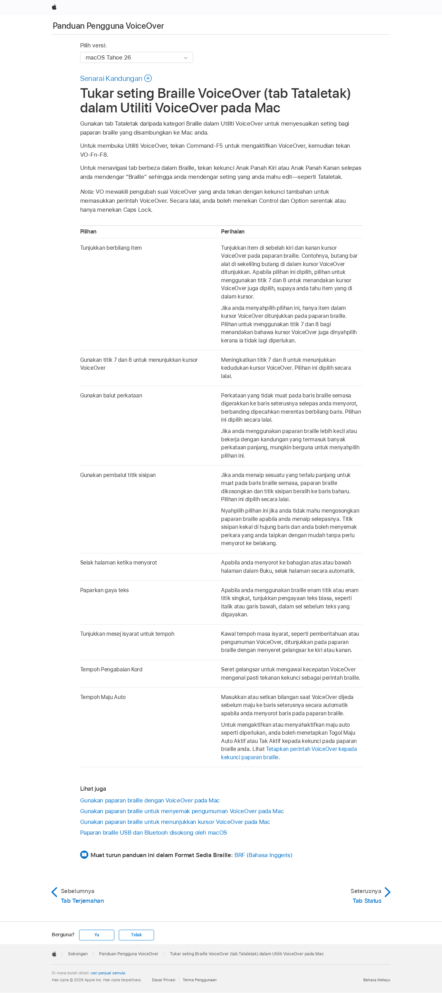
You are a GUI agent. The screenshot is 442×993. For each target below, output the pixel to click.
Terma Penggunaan (200, 979)
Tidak (136, 934)
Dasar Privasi (163, 979)
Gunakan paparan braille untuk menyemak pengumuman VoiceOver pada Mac (182, 811)
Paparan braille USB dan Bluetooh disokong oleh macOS (153, 832)
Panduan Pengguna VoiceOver (108, 26)
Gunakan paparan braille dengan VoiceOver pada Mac (150, 800)
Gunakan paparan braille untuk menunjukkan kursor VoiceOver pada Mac (175, 821)
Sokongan (78, 953)
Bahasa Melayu (376, 979)
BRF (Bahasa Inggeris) (263, 855)
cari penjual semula (108, 973)
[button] (116, 78)
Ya (96, 934)
